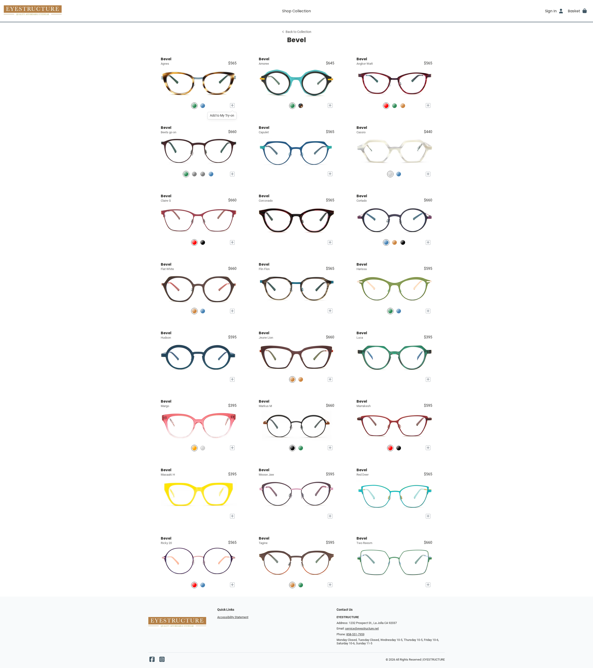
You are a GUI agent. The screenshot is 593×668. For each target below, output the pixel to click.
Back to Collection (298, 32)
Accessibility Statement (232, 617)
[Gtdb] (203, 585)
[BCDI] (403, 242)
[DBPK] (194, 311)
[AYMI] (292, 105)
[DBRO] (386, 242)
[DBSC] (398, 311)
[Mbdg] (211, 174)
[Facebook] (152, 660)
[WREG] (194, 242)
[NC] (398, 174)
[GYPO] (390, 311)
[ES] (394, 105)
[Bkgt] (203, 174)
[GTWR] (203, 242)
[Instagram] (162, 660)
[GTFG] (300, 105)
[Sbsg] (194, 174)
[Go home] (77, 11)
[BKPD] (398, 448)
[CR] (386, 105)
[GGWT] (292, 448)
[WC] (390, 174)
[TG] (194, 105)
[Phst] (194, 585)
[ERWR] (292, 379)
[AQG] (300, 585)
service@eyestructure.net (362, 628)
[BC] (203, 105)
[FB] (203, 448)
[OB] (403, 105)
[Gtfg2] (186, 174)
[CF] (194, 448)
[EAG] (292, 585)
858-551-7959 (355, 634)
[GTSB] (203, 311)
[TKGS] (300, 379)
